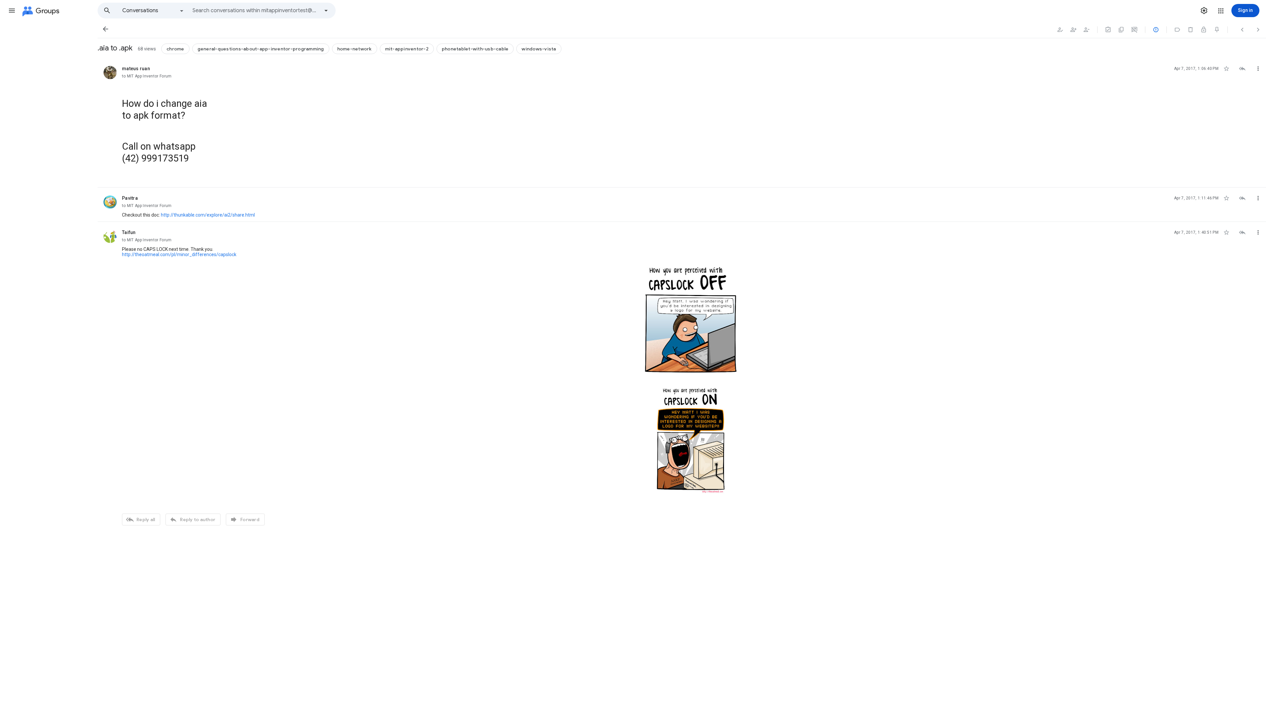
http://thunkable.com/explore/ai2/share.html (208, 215)
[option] (153, 10)
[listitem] (682, 123)
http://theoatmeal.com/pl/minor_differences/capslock (179, 254)
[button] (12, 10)
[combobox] (255, 10)
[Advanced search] (326, 10)
